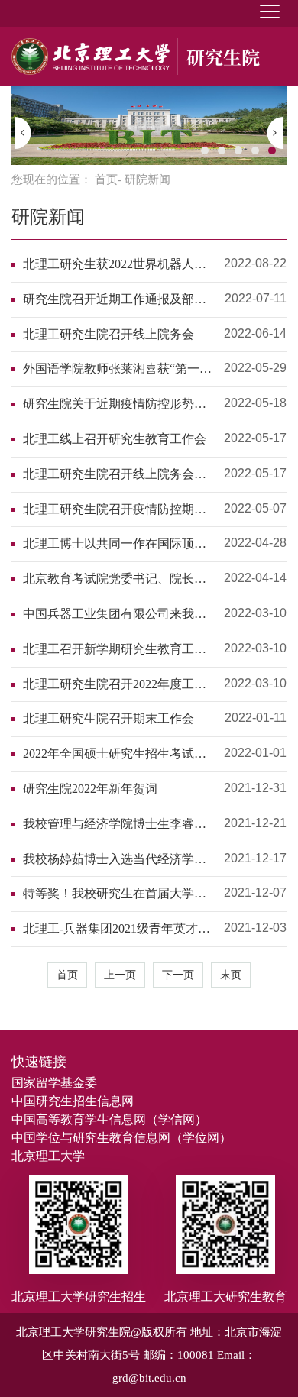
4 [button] (255, 150)
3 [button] (238, 150)
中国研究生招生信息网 (72, 1101)
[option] (149, 125)
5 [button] (272, 150)
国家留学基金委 (54, 1082)
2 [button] (221, 150)
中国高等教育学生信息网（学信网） (109, 1119)
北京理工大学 (48, 1156)
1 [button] (205, 150)
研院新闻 (48, 217)
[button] (23, 133)
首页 (106, 179)
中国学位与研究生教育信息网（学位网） (121, 1137)
